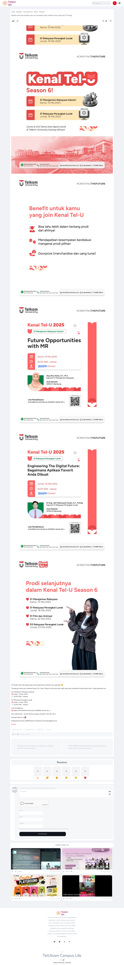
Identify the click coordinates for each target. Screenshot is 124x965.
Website (21, 823)
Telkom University (59, 963)
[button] (115, 3)
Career (13, 12)
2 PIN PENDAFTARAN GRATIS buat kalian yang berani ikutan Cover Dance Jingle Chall (87, 747)
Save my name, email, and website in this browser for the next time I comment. (45, 829)
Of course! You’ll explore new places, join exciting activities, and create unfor (35, 747)
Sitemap (68, 963)
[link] (110, 21)
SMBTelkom (40, 729)
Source (13, 724)
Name (21, 810)
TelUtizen (42, 12)
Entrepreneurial (28, 12)
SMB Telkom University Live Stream (77, 894)
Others (36, 12)
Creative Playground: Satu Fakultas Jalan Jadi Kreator (33, 894)
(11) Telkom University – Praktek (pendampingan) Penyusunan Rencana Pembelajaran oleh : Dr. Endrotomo (34, 866)
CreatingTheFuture (29, 729)
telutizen (48, 729)
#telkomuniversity (17, 729)
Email (21, 817)
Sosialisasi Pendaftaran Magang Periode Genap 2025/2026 (86, 867)
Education (19, 12)
